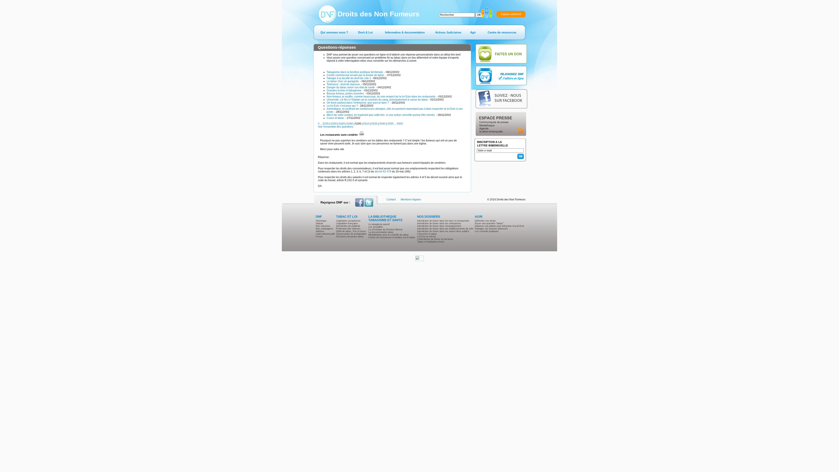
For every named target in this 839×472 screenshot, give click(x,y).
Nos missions (323, 226)
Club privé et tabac (427, 234)
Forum (319, 236)
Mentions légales (411, 199)
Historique (321, 220)
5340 (382, 123)
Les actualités (375, 227)
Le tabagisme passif (379, 224)
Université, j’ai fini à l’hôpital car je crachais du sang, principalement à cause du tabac (377, 99)
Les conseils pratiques (487, 231)
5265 (342, 123)
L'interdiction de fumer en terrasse (435, 239)
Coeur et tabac (336, 118)
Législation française (347, 223)
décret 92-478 (383, 171)
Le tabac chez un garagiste (343, 81)
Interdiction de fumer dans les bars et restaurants (443, 220)
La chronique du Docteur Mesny (385, 229)
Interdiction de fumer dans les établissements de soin (445, 228)
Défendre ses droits (485, 220)
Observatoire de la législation (351, 234)
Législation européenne (348, 220)
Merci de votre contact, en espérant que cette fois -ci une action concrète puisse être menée (381, 114)
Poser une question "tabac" (489, 223)
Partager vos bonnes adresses (491, 228)
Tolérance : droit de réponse (344, 84)
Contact (391, 199)
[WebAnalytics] (419, 260)
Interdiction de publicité (348, 226)
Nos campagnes (324, 228)
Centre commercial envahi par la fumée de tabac (356, 75)
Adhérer (320, 231)
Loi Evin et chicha (426, 236)
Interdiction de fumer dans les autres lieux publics (443, 231)
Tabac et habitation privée (430, 241)
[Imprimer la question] (361, 134)
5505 (400, 123)
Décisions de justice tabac (350, 236)
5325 (374, 123)
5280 (350, 123)
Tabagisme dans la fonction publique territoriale (355, 72)
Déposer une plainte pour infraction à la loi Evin (499, 226)
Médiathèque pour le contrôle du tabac (388, 234)
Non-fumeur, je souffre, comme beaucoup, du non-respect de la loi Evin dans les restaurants (381, 96)
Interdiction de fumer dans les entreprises (439, 223)
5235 (326, 123)
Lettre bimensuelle (325, 234)
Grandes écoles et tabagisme (344, 90)
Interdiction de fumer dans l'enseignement (439, 226)
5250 (334, 123)
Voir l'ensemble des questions (335, 126)
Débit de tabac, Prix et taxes (351, 231)
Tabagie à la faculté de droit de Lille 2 (349, 78)
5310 (366, 123)
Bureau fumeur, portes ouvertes (345, 93)
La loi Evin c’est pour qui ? (342, 105)
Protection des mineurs (348, 228)
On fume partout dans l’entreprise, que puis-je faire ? (358, 102)
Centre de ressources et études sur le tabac (391, 237)
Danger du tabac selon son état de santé (351, 87)
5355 (390, 123)
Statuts (319, 223)
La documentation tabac (381, 232)
